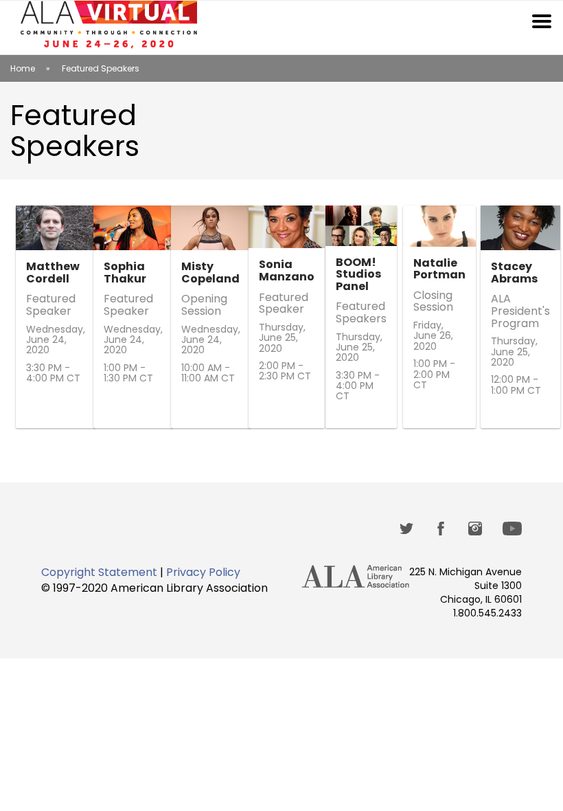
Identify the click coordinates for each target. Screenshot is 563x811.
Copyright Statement (99, 572)
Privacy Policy (203, 572)
